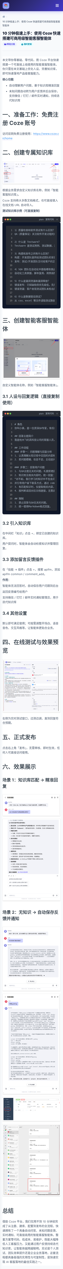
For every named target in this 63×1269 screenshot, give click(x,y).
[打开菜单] (57, 5)
